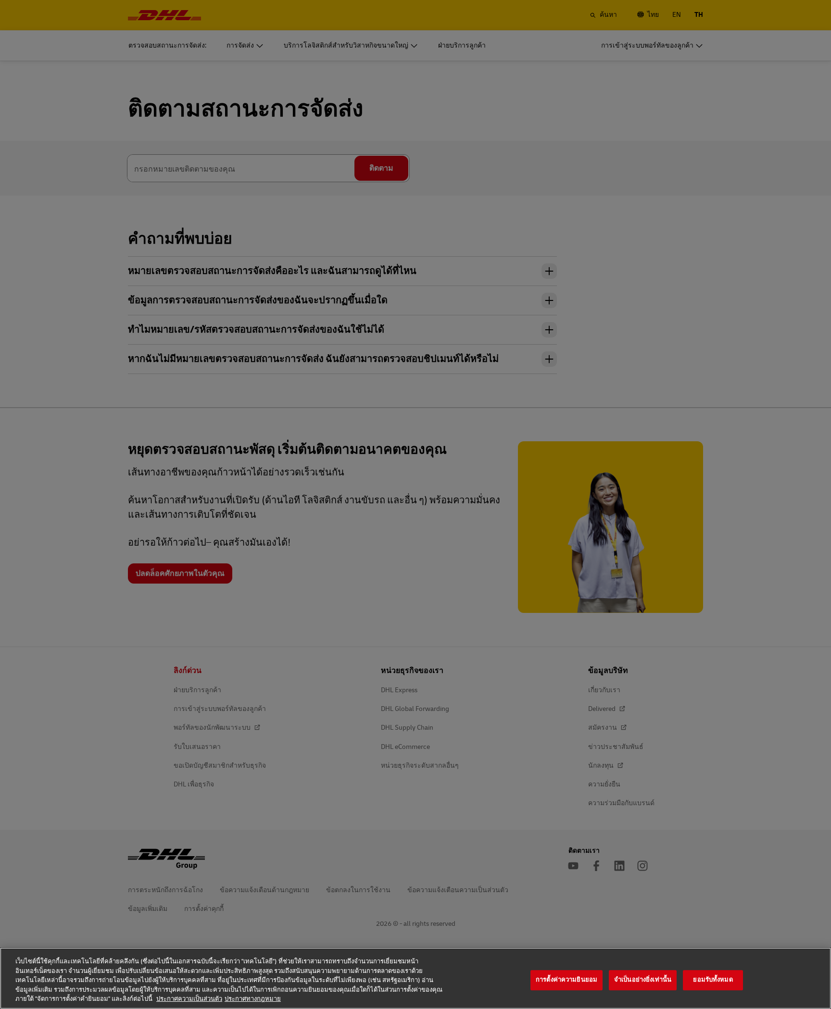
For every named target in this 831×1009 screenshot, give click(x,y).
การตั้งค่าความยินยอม (566, 980)
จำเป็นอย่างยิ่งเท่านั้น (642, 980)
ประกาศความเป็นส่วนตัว (189, 999)
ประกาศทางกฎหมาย (253, 999)
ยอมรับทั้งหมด (712, 980)
